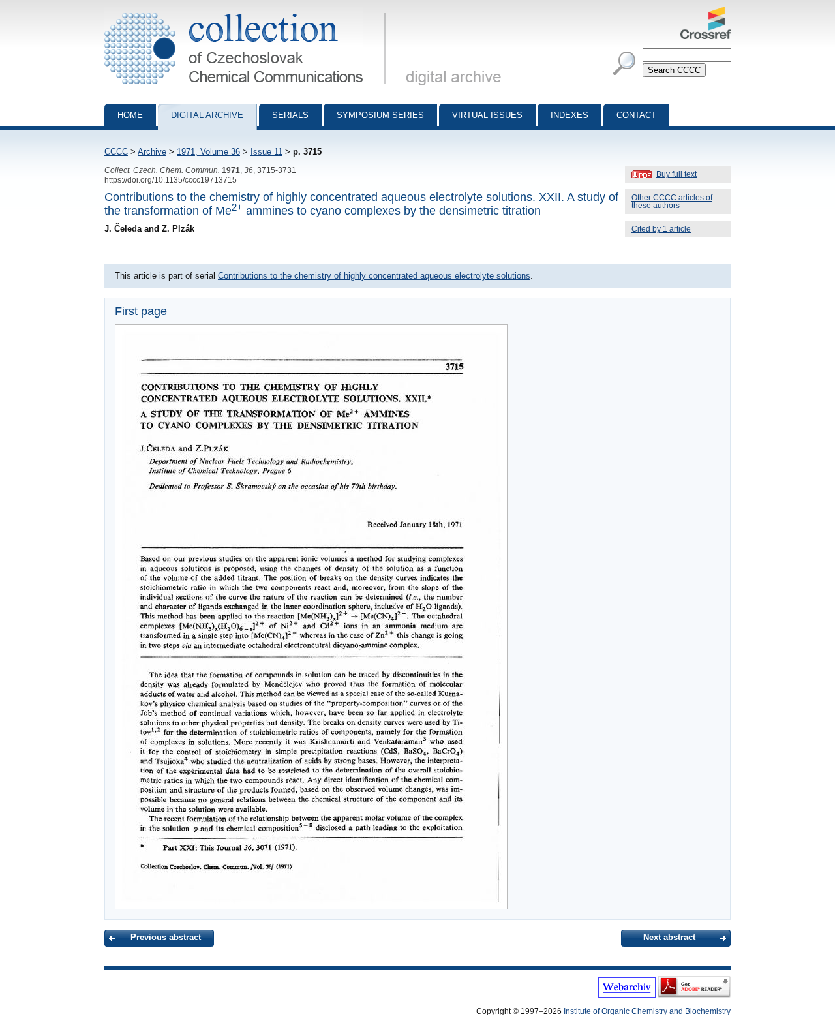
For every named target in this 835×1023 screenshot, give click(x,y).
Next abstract (669, 937)
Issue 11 (266, 152)
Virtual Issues (487, 115)
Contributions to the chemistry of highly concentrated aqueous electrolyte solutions (374, 276)
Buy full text (676, 174)
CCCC (116, 152)
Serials (290, 115)
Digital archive (207, 115)
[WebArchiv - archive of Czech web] (627, 995)
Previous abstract (165, 937)
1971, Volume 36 (208, 152)
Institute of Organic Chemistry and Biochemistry (647, 1011)
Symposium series (380, 115)
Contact (636, 115)
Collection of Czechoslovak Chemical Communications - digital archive (248, 12)
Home (130, 115)
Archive (152, 152)
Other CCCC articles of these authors (671, 201)
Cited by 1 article (661, 229)
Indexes (569, 115)
